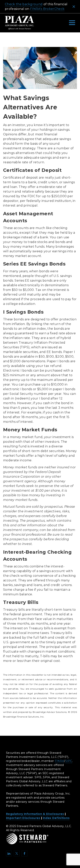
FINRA (59, 761)
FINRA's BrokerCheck (47, 9)
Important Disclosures (23, 818)
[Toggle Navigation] (72, 22)
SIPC (68, 761)
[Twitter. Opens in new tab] (17, 853)
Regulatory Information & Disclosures (35, 814)
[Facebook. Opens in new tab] (24, 853)
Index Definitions (56, 818)
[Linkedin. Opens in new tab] (9, 853)
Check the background (24, 4)
